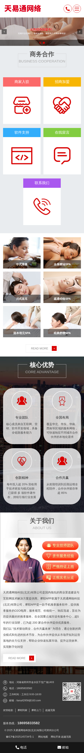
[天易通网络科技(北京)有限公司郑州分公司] (22, 8)
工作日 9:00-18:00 (31, 694)
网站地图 (43, 736)
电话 (23, 747)
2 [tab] (44, 43)
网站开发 (56, 736)
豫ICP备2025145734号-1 (20, 736)
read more (43, 348)
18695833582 (28, 723)
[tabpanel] (42, 31)
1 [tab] (40, 43)
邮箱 (65, 747)
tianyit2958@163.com (29, 700)
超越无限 (66, 736)
